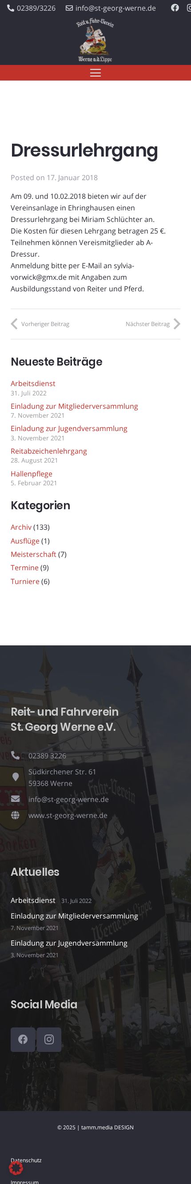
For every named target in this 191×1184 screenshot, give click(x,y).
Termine (25, 567)
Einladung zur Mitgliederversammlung (74, 406)
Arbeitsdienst (33, 383)
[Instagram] (49, 1039)
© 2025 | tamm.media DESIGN (95, 1127)
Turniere (25, 581)
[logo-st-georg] (95, 40)
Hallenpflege (31, 474)
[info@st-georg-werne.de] (19, 799)
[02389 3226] (19, 755)
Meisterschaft (33, 554)
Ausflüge (25, 541)
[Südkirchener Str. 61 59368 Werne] (19, 777)
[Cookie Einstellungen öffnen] (16, 1172)
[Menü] (95, 73)
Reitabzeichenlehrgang (49, 451)
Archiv (21, 527)
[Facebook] (175, 8)
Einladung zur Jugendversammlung (69, 428)
